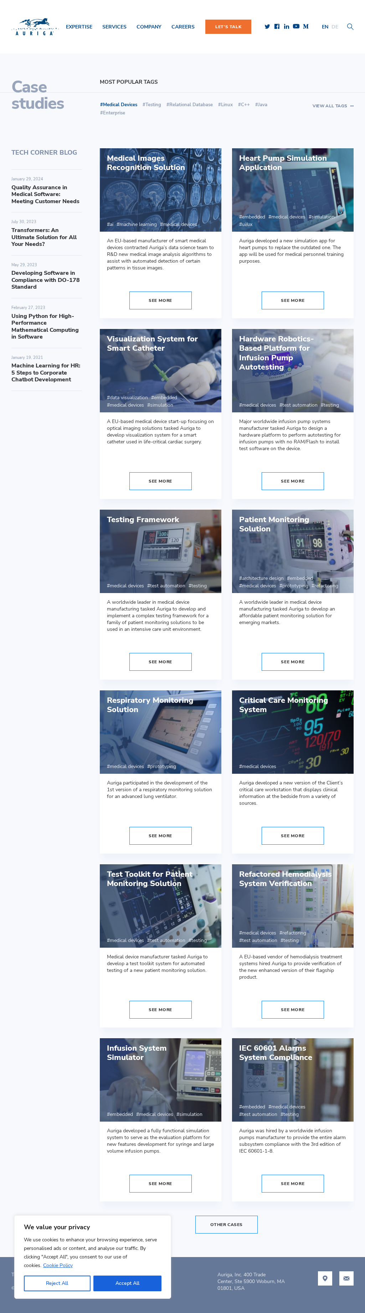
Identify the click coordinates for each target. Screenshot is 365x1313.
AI (111, 224)
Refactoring (326, 585)
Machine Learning (138, 224)
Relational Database (191, 105)
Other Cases (226, 1224)
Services (114, 27)
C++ (245, 105)
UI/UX (247, 224)
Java (262, 105)
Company (149, 27)
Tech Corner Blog (44, 152)
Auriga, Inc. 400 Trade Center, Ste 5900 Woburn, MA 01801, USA (251, 1281)
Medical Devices (180, 224)
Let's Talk (228, 27)
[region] (92, 1257)
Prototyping (295, 585)
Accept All (127, 1283)
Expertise (79, 27)
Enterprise (114, 113)
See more (160, 300)
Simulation (323, 216)
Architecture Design (263, 578)
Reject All (57, 1283)
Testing (153, 105)
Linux (227, 105)
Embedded (253, 216)
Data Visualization (129, 397)
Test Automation (300, 405)
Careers (183, 27)
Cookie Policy (58, 1265)
